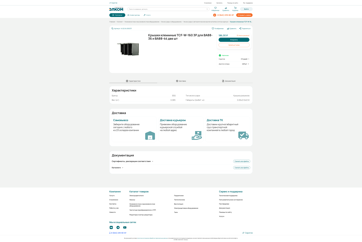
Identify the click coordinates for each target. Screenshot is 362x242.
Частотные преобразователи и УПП (142, 210)
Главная (112, 21)
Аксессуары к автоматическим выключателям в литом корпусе (206, 21)
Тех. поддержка (248, 3)
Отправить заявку (244, 15)
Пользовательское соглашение (231, 200)
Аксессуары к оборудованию (171, 21)
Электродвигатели (136, 196)
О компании (208, 3)
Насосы (132, 200)
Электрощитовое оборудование (186, 208)
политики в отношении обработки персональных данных (152, 238)
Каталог (120, 21)
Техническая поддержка (228, 196)
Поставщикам (224, 204)
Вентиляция (178, 204)
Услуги (112, 196)
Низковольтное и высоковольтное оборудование (142, 21)
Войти (246, 9)
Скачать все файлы (242, 161)
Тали (176, 212)
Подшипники (179, 196)
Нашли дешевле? (244, 35)
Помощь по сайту (232, 3)
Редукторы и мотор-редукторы (140, 215)
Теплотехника (179, 200)
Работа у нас (114, 208)
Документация (224, 208)
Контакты (219, 3)
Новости (112, 212)
